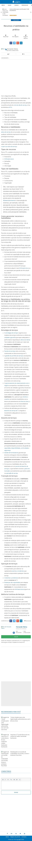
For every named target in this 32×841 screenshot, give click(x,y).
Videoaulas (25, 5)
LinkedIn (21, 43)
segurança (7, 450)
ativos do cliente (25, 340)
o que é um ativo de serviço (9, 146)
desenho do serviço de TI (11, 410)
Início (3, 5)
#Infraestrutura (9, 159)
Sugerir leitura (25, 37)
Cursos (16, 5)
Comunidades (4, 58)
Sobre (7, 836)
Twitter (14, 43)
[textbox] (16, 785)
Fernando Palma (12, 49)
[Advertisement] (16, 77)
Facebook (11, 43)
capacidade (7, 448)
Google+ (17, 43)
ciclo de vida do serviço (20, 105)
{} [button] (19, 779)
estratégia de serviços (11, 333)
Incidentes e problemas (11, 578)
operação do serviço (12, 473)
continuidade (24, 448)
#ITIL (10, 107)
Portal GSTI (16, 2)
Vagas (9, 5)
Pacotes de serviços (10, 351)
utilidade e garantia (10, 337)
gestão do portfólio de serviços (14, 356)
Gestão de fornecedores (11, 452)
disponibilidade (15, 448)
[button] (3, 779)
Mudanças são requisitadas (12, 582)
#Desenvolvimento (9, 200)
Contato (24, 836)
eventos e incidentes (18, 571)
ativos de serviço (6, 132)
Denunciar (28, 621)
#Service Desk (24, 401)
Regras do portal (15, 836)
